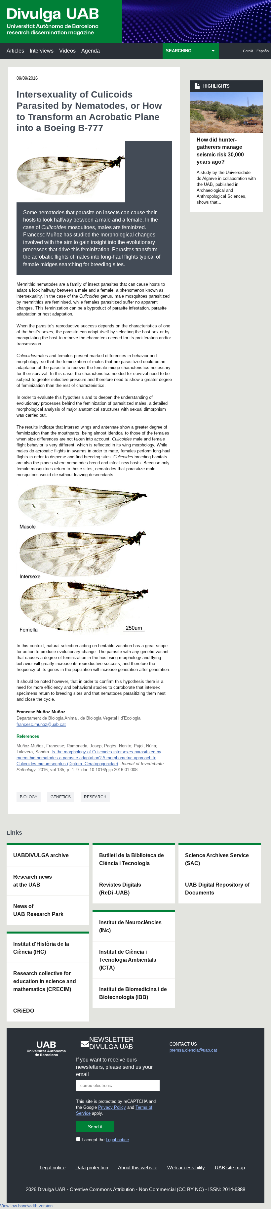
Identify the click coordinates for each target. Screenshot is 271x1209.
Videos (67, 51)
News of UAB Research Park (38, 910)
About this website (137, 1167)
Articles (15, 51)
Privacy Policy (112, 1107)
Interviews (42, 51)
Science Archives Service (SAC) (217, 859)
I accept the (104, 1139)
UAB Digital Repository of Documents (217, 889)
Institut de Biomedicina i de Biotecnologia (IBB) (133, 993)
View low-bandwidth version (26, 1205)
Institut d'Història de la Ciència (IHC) (41, 948)
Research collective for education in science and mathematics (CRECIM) (44, 981)
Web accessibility (186, 1167)
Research (95, 797)
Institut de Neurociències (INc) (130, 926)
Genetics (61, 797)
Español (262, 51)
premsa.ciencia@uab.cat (193, 1050)
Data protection (91, 1167)
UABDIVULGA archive (41, 855)
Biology (28, 797)
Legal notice (117, 1139)
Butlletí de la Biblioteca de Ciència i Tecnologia (131, 859)
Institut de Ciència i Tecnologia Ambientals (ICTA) (127, 960)
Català (248, 51)
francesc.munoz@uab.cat (41, 724)
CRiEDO (23, 1011)
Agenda (90, 51)
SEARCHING (178, 50)
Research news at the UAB (32, 881)
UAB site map (230, 1167)
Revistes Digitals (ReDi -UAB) (120, 889)
